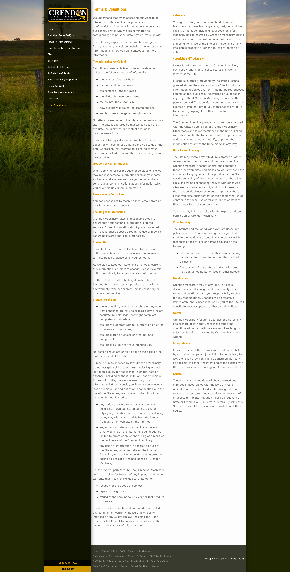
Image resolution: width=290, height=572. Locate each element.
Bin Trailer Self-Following (59, 73)
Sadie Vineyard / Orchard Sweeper (64, 48)
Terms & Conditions (57, 105)
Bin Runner (53, 60)
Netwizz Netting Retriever (60, 41)
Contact (52, 111)
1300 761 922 (69, 562)
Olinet (50, 54)
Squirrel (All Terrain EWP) (59, 35)
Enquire (69, 568)
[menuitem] (95, 551)
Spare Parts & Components (61, 92)
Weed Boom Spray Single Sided (62, 79)
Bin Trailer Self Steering (59, 67)
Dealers (51, 98)
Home (50, 29)
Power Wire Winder (57, 86)
